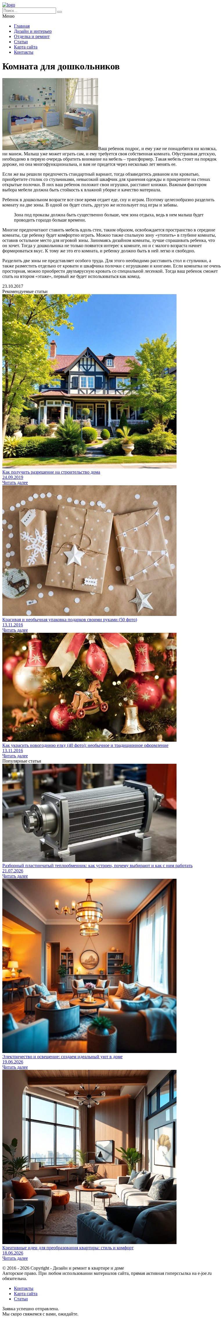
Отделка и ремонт (32, 36)
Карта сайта (25, 46)
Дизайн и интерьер (33, 31)
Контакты (23, 52)
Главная (22, 26)
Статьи (21, 41)
